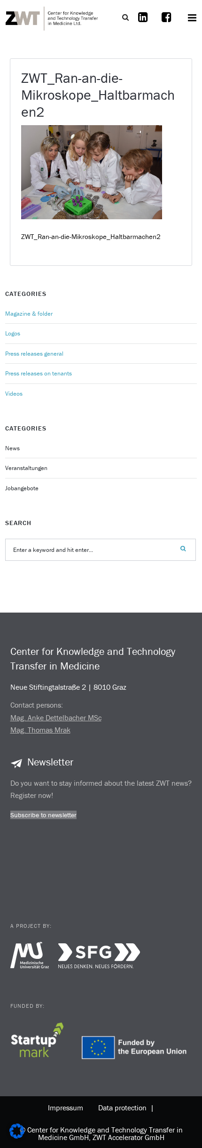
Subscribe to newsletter (43, 815)
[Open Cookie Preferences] (16, 1136)
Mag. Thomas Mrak (40, 729)
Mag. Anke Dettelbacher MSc (55, 717)
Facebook (167, 23)
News (12, 448)
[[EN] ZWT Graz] (52, 17)
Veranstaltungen (26, 468)
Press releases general (34, 354)
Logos (12, 333)
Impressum (65, 1107)
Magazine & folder (29, 314)
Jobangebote (22, 488)
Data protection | (124, 1107)
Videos (14, 394)
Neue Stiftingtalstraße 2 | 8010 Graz (68, 687)
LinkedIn (143, 23)
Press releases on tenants (38, 373)
